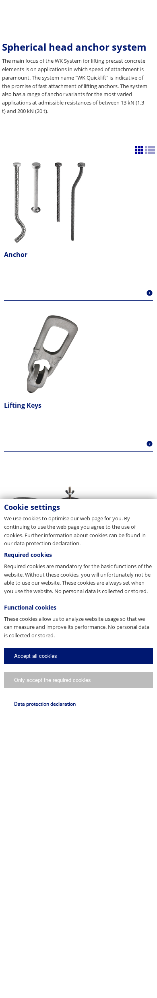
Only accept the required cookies (52, 680)
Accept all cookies (35, 655)
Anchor (15, 254)
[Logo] (78, 14)
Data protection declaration (45, 703)
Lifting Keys (22, 405)
